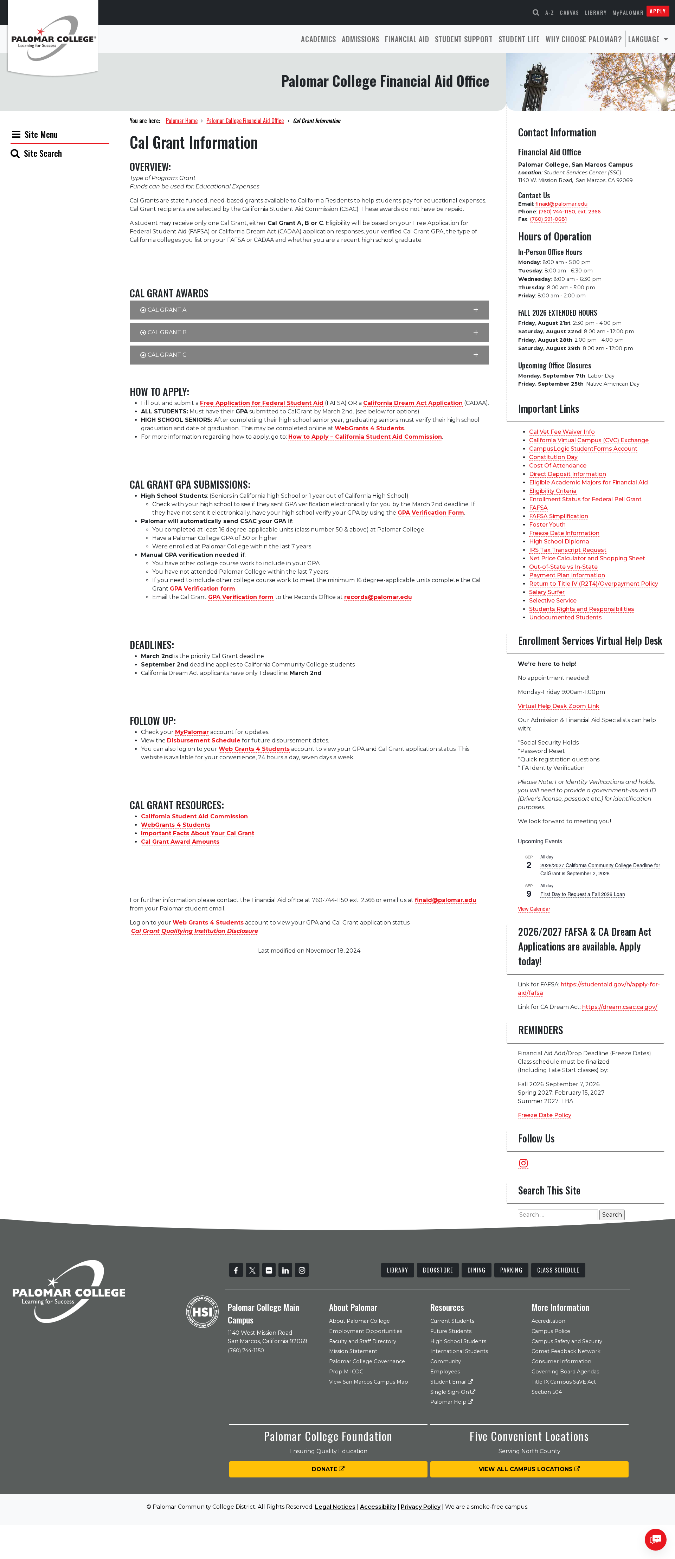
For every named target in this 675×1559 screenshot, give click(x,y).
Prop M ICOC (346, 1371)
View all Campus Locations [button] (526, 1469)
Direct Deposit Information (567, 474)
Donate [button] (325, 1469)
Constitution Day (553, 457)
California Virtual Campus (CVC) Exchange (589, 440)
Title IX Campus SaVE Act (564, 1382)
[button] (309, 310)
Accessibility (378, 1506)
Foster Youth (547, 524)
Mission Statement (353, 1351)
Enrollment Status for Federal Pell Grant (585, 499)
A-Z (549, 12)
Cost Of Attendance (557, 465)
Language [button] (645, 38)
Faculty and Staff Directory (362, 1341)
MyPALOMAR (628, 12)
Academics (318, 38)
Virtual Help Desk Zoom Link (558, 706)
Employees (445, 1371)
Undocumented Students (565, 617)
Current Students (452, 1321)
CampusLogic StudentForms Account (583, 448)
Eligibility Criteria (553, 491)
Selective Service (553, 600)
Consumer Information (561, 1361)
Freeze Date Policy (544, 1115)
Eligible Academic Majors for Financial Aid (588, 482)
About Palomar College (359, 1321)
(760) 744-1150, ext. (570, 211)
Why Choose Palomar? (584, 38)
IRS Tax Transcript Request (567, 550)
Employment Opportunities (365, 1331)
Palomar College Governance (367, 1361)
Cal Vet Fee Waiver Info (562, 432)
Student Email (449, 1382)
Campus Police (551, 1331)
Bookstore (438, 1270)
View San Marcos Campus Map (368, 1382)
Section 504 (547, 1392)
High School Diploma (559, 541)
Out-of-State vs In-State (563, 566)
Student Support (464, 38)
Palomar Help (449, 1402)
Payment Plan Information (567, 575)
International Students (459, 1351)
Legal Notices (335, 1506)
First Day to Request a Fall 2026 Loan (582, 893)
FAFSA (538, 507)
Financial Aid (407, 38)
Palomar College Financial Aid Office (245, 120)
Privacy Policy (421, 1506)
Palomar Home (182, 120)
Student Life (519, 38)
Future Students (450, 1331)
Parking (511, 1270)
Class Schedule (558, 1270)
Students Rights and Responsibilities (581, 609)
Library (596, 12)
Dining (477, 1270)
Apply (658, 11)
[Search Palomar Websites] (536, 12)
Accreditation (548, 1321)
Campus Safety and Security (567, 1341)
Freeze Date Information (564, 533)
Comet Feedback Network (566, 1351)
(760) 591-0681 (548, 219)
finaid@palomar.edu (561, 204)
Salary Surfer (547, 592)
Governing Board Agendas (565, 1371)
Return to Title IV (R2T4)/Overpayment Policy (593, 583)
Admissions (360, 38)
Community (445, 1361)
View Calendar (534, 908)
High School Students (458, 1341)
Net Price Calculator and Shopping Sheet (587, 558)
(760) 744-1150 (246, 1350)
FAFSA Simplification (558, 516)
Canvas (569, 12)
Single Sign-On (450, 1392)
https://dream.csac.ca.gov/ (619, 1007)
